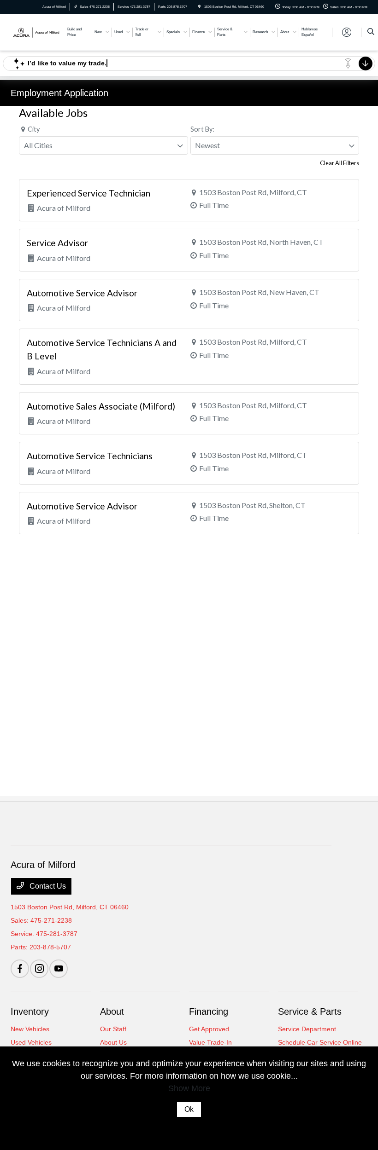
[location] (199, 6)
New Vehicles (30, 1029)
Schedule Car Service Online (320, 1042)
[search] (370, 32)
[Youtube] (58, 968)
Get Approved (209, 1029)
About (112, 1011)
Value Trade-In (210, 1042)
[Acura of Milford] (35, 31)
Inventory (30, 1011)
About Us (113, 1042)
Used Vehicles (31, 1042)
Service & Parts (310, 1011)
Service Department (307, 1029)
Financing (208, 1011)
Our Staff (113, 1029)
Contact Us (47, 886)
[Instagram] (39, 968)
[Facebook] (20, 968)
